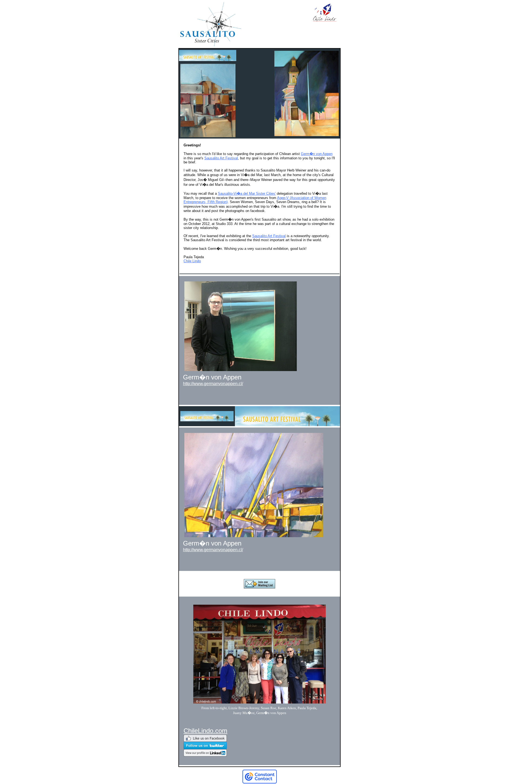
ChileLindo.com (205, 730)
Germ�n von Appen (316, 154)
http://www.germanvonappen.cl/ (213, 383)
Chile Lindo (192, 261)
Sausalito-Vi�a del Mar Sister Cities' (247, 193)
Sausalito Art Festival (221, 158)
